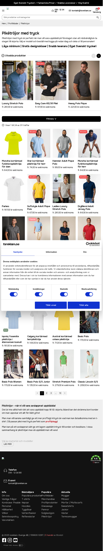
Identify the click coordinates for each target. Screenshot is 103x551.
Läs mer (8, 444)
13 (60, 393)
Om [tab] (85, 252)
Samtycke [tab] (18, 252)
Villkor (5, 513)
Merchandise (48, 499)
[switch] (39, 294)
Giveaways (47, 506)
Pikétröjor (46, 516)
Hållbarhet (7, 509)
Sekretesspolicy (10, 516)
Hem (4, 23)
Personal (6, 506)
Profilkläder (13, 23)
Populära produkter (32, 495)
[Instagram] (10, 540)
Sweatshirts (67, 506)
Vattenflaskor (29, 513)
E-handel (49, 535)
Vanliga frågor (9, 499)
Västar (64, 513)
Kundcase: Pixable (11, 502)
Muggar (65, 495)
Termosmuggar (69, 516)
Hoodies (26, 506)
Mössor (65, 499)
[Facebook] (4, 540)
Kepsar (25, 502)
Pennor (45, 509)
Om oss (6, 495)
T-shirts (26, 499)
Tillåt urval (51, 305)
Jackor (64, 509)
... (55, 393)
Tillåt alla (83, 305)
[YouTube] (15, 540)
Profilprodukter (49, 502)
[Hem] (17, 10)
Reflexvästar (28, 516)
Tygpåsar (27, 509)
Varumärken (8, 520)
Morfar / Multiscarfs (71, 502)
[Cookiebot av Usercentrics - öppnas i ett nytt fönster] (88, 244)
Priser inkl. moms (11, 545)
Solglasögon (47, 513)
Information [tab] (51, 252)
